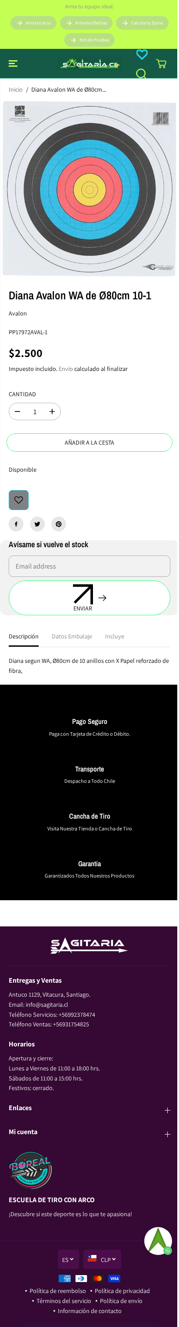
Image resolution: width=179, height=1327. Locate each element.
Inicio (16, 89)
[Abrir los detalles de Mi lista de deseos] (142, 55)
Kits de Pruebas (94, 40)
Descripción (24, 636)
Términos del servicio (63, 1300)
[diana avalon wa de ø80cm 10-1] (89, 188)
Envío (66, 368)
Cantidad (22, 394)
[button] (14, 63)
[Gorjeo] (37, 524)
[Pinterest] (58, 524)
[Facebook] (16, 524)
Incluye (114, 636)
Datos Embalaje (72, 636)
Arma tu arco (38, 23)
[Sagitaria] (89, 63)
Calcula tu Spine (147, 23)
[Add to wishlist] (19, 500)
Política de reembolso (58, 1290)
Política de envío (121, 1300)
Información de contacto (90, 1310)
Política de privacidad (122, 1290)
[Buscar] (141, 74)
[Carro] (161, 64)
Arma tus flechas (91, 23)
